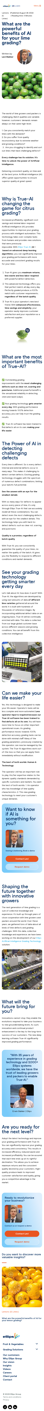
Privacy (6, 1400)
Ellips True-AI (24, 247)
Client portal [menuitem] (10, 1376)
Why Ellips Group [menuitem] (12, 1358)
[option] (22, 1297)
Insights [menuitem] (7, 1365)
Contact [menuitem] (7, 1380)
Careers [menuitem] (7, 1373)
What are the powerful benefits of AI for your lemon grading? (21, 1319)
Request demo (22, 867)
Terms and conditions (12, 1397)
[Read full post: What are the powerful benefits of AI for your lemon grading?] (22, 1287)
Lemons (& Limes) (10, 1312)
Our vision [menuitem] (8, 1362)
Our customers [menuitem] (11, 1355)
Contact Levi (22, 859)
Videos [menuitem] (7, 1369)
